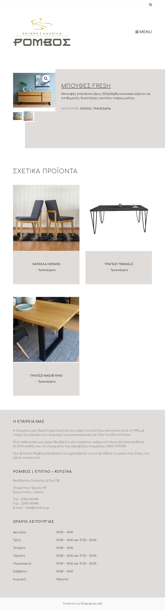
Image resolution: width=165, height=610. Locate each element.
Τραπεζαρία (102, 108)
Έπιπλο (86, 108)
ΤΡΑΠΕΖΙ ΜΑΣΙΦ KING (46, 375)
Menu (145, 32)
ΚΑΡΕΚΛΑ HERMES (46, 264)
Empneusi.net (91, 603)
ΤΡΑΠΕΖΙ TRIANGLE (118, 264)
